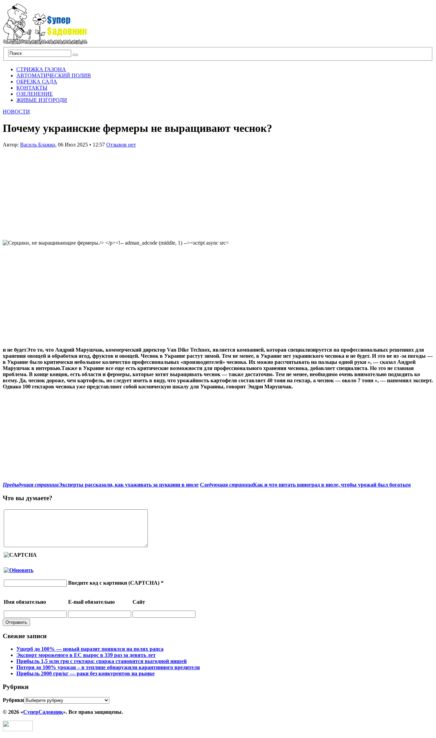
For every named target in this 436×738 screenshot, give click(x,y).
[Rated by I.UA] (18, 729)
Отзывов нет (121, 145)
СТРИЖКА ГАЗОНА (41, 69)
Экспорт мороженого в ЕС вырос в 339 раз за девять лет (86, 655)
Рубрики (13, 700)
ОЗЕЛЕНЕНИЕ (34, 94)
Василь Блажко (37, 145)
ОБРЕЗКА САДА (36, 81)
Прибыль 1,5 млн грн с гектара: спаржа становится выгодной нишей (101, 661)
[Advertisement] (54, 190)
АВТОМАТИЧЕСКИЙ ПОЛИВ (53, 75)
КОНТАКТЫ (31, 88)
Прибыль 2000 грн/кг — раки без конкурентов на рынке (85, 673)
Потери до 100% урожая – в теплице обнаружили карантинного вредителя (108, 667)
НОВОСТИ (16, 111)
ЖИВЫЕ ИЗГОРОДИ (41, 100)
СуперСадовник (43, 712)
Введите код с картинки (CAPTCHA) (113, 583)
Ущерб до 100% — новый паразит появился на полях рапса (90, 649)
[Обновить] (18, 570)
